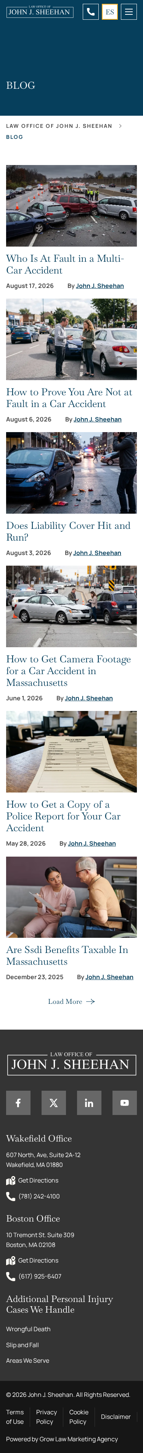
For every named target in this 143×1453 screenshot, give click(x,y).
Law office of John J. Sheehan (59, 125)
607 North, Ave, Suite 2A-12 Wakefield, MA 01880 (44, 1160)
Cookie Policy (78, 1417)
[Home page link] (40, 12)
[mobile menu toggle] (129, 12)
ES (110, 12)
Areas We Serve (27, 1360)
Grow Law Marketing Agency (79, 1439)
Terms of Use (15, 1417)
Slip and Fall (22, 1345)
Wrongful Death (28, 1329)
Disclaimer (116, 1416)
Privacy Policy (46, 1417)
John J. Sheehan (100, 285)
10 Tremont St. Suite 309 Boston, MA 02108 (41, 1240)
